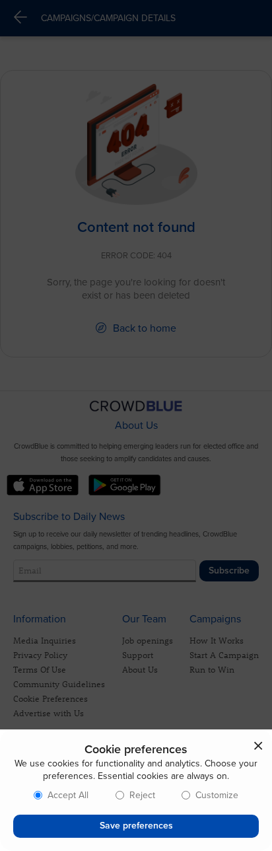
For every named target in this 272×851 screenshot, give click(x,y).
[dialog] (136, 790)
